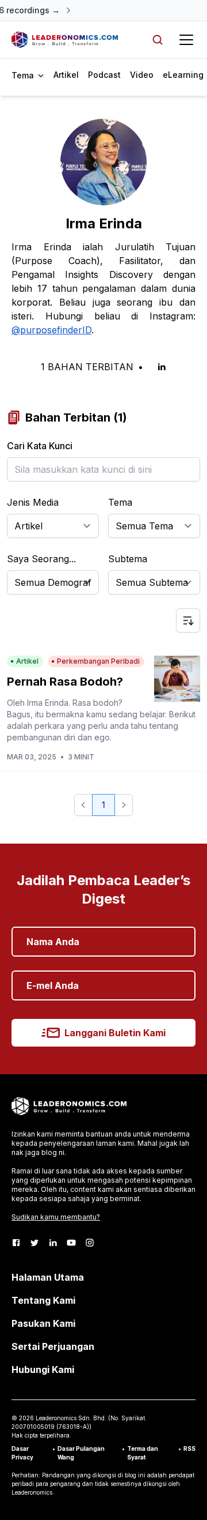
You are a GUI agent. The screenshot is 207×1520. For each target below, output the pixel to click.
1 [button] (103, 805)
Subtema (127, 559)
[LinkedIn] (52, 1242)
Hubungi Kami (43, 1369)
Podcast (104, 75)
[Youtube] (71, 1242)
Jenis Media (33, 502)
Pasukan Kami (43, 1323)
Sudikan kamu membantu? (56, 1217)
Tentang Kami (43, 1300)
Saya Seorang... (41, 559)
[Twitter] (34, 1242)
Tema (120, 502)
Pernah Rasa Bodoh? (65, 681)
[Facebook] (16, 1242)
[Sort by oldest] (188, 620)
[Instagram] (89, 1242)
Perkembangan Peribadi (98, 661)
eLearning (183, 75)
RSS (189, 1448)
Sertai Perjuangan (53, 1346)
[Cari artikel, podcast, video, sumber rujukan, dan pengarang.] (157, 40)
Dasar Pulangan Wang (81, 1453)
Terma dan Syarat (142, 1453)
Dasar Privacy (22, 1453)
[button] (83, 805)
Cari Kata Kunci (39, 446)
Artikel (66, 75)
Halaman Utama (48, 1277)
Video (142, 75)
